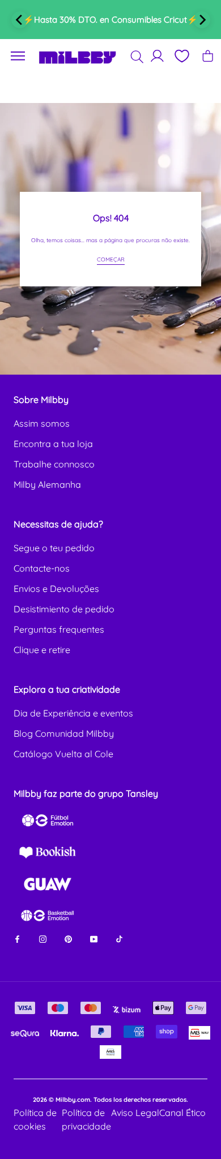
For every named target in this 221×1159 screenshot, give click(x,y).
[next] (201, 19)
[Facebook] (17, 938)
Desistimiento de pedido (64, 609)
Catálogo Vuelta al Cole (63, 753)
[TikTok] (119, 938)
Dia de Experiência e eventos (73, 713)
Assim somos (42, 423)
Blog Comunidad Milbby (64, 733)
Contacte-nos (42, 568)
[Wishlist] (181, 56)
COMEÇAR (111, 259)
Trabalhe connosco (54, 464)
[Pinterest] (68, 938)
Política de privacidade (86, 1119)
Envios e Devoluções (56, 588)
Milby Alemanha (47, 484)
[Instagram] (42, 938)
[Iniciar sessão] (157, 55)
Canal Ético (182, 1112)
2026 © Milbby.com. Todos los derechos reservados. (110, 1100)
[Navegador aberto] (18, 56)
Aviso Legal (135, 1112)
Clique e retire (42, 649)
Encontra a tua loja (53, 443)
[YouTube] (93, 938)
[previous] (19, 19)
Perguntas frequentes (59, 629)
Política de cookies (35, 1119)
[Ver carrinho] (207, 55)
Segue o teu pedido (54, 547)
